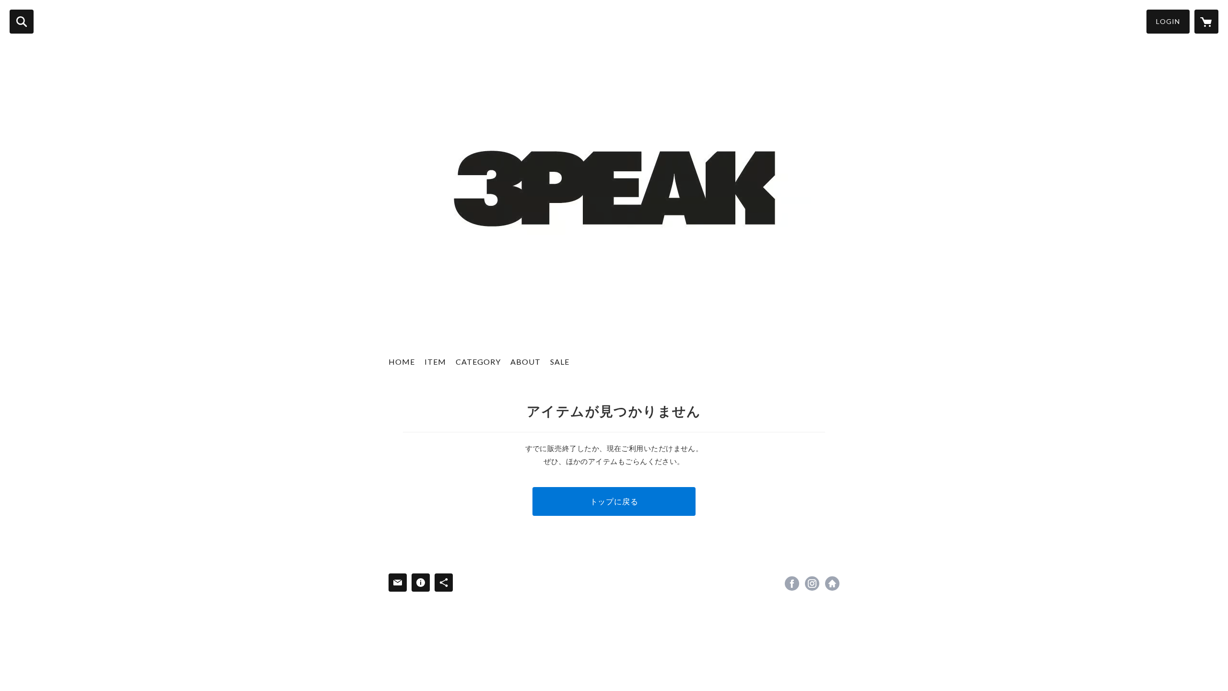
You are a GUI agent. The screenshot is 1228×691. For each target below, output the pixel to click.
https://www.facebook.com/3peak (792, 583)
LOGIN (1168, 21)
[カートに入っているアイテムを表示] (1206, 22)
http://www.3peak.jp (832, 583)
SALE (559, 361)
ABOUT (525, 361)
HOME (402, 361)
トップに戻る (614, 501)
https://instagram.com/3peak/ (812, 583)
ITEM (435, 361)
